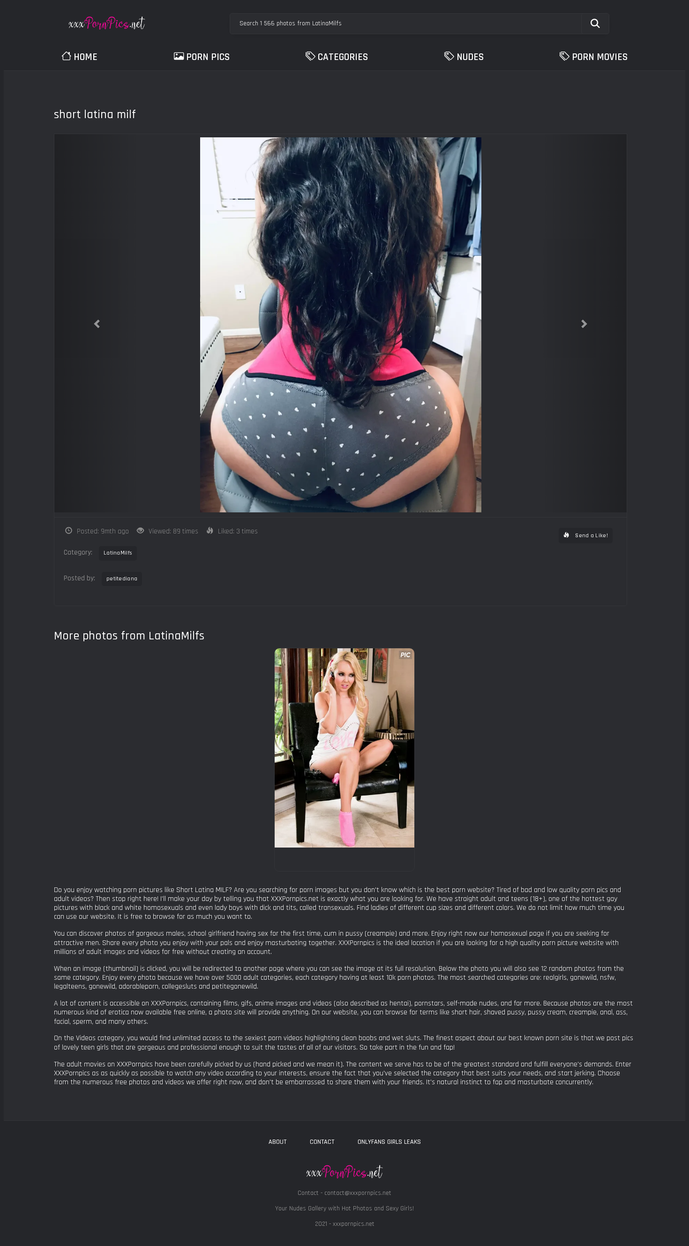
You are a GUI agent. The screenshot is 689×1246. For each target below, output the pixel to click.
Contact (322, 1142)
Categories (343, 57)
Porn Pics (208, 57)
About (277, 1142)
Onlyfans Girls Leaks (389, 1142)
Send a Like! (591, 535)
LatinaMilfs (118, 552)
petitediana (121, 578)
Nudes (470, 57)
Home (85, 57)
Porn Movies (600, 57)
